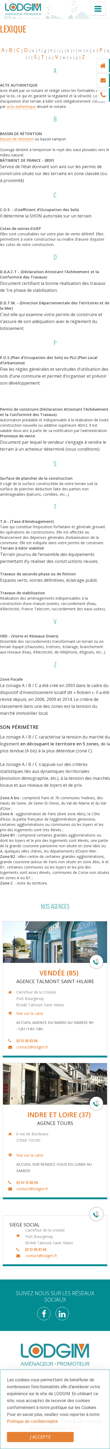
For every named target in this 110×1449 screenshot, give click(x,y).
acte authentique (21, 106)
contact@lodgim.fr (32, 1047)
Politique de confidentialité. (33, 1421)
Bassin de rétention (17, 139)
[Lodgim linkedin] (64, 1315)
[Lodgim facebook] (45, 1315)
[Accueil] (23, 8)
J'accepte (40, 1437)
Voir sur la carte (29, 1013)
